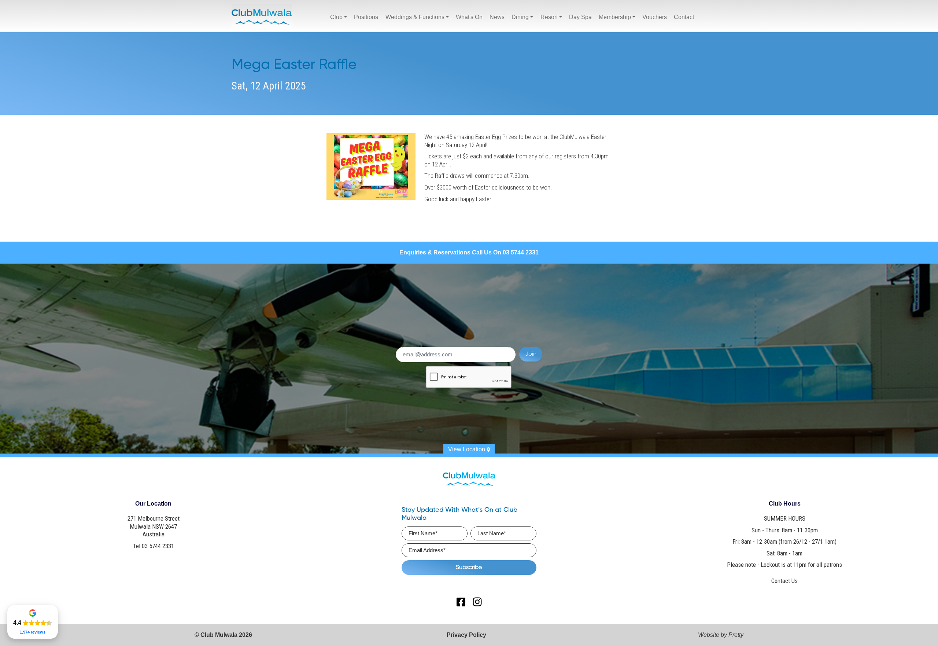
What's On (469, 17)
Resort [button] (549, 17)
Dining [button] (520, 17)
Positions (366, 17)
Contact (684, 17)
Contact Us (784, 580)
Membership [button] (615, 17)
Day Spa (580, 17)
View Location (467, 449)
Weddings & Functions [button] (414, 17)
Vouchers (654, 17)
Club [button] (336, 17)
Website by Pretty (720, 635)
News (497, 17)
